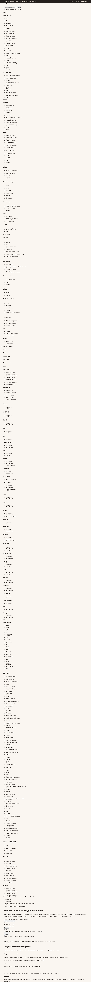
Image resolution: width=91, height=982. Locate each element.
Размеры (6, 929)
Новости (56, 973)
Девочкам (6, 369)
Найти (19, 7)
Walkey (5, 578)
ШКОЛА (5, 366)
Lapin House (7, 482)
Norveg (5, 510)
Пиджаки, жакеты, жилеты (13, 53)
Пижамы (8, 55)
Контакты (18, 1)
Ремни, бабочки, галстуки (13, 273)
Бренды (5, 401)
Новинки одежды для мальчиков (15, 905)
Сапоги (8, 175)
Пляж (4, 213)
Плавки (8, 331)
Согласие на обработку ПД (50, 979)
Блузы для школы (10, 31)
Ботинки (8, 172)
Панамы (8, 157)
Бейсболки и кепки (11, 153)
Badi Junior (6, 412)
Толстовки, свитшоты (11, 124)
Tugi (4, 570)
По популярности (8, 919)
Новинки (5, 12)
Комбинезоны (9, 45)
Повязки (8, 159)
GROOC (5, 450)
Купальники (9, 216)
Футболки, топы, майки (12, 64)
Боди (4, 350)
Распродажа (37, 966)
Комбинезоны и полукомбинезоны (15, 254)
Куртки (7, 48)
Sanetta (8, 22)
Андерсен (6, 613)
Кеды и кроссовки (10, 173)
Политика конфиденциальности (34, 979)
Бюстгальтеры (10, 228)
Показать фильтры (9, 921)
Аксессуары (7, 202)
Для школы (6, 261)
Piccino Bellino (9, 25)
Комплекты (9, 47)
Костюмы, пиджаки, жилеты (13, 251)
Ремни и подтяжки (11, 92)
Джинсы (8, 80)
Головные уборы (8, 150)
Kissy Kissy (6, 476)
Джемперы (9, 42)
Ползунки (6, 359)
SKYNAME (6, 544)
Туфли (7, 179)
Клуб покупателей (49, 973)
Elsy (4, 436)
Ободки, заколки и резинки (13, 206)
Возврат (34, 1)
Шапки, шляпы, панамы (12, 218)
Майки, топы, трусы (11, 229)
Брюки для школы (10, 36)
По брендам (7, 15)
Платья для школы (10, 57)
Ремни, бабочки (10, 395)
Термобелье (9, 233)
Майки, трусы (9, 89)
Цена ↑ (22, 919)
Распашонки (7, 363)
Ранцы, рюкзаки (10, 144)
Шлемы (8, 164)
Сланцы (8, 177)
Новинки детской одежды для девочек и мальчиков (20, 903)
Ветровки (8, 40)
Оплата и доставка (26, 1)
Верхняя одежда (8, 182)
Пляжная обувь (10, 220)
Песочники (6, 356)
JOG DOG (6, 586)
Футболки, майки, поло (12, 95)
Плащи (7, 60)
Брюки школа (9, 264)
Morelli (5, 502)
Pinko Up (5, 520)
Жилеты (8, 195)
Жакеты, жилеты (10, 43)
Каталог (8, 901)
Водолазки (9, 109)
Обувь (5, 167)
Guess (7, 18)
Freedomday (7, 442)
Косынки (8, 155)
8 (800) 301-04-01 (72, 1)
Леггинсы (8, 50)
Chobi (5, 420)
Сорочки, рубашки (11, 269)
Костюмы (8, 267)
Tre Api (5, 562)
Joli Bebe (6, 468)
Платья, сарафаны (11, 59)
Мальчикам (6, 387)
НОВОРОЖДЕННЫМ (8, 346)
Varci (4, 606)
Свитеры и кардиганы (11, 122)
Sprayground (7, 554)
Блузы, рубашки (10, 33)
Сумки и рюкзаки (10, 94)
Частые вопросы (28, 973)
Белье (5, 225)
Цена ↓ (26, 919)
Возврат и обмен (18, 973)
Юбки (7, 67)
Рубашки (8, 242)
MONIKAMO (9, 23)
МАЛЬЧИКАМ (7, 72)
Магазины (12, 1)
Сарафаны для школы (11, 62)
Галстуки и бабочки (11, 322)
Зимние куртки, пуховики (12, 82)
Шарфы (8, 162)
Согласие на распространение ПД (67, 979)
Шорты (8, 127)
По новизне (16, 919)
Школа (5, 132)
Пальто (8, 52)
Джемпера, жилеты (11, 392)
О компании (6, 1)
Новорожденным (25, 966)
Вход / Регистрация (82, 1)
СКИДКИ (5, 619)
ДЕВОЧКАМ (6, 28)
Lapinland (6, 954)
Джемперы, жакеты (11, 78)
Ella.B (4, 428)
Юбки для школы (10, 69)
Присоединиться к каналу (11, 953)
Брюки (7, 35)
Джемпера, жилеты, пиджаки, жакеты (16, 266)
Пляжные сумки (10, 221)
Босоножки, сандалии (11, 170)
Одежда (5, 102)
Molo (7, 20)
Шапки (7, 65)
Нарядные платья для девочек (14, 117)
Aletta (5, 404)
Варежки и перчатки (11, 38)
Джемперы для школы (11, 137)
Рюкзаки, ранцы (10, 271)
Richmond (6, 526)
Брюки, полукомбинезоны (13, 75)
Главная (8, 899)
